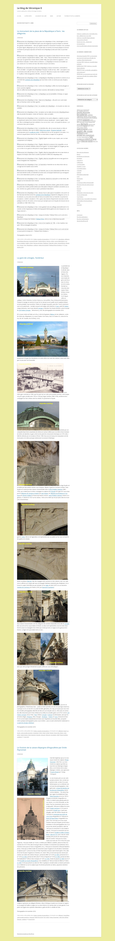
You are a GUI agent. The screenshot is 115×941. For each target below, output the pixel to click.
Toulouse (50, 715)
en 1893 (57, 855)
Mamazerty (80, 178)
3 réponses (20, 754)
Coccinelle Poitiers (81, 168)
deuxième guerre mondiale (89, 121)
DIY (78, 122)
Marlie (78, 180)
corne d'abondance (60, 241)
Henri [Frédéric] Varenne (55, 489)
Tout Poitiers (80, 197)
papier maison (80, 127)
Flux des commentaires (83, 219)
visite (90, 141)
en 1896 (57, 857)
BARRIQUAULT (80, 66)
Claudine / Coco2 (81, 166)
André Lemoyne (55, 808)
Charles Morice (42, 241)
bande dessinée (83, 112)
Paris (25, 245)
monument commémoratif (83, 125)
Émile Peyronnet (54, 796)
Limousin (43, 735)
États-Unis (95, 141)
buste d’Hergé (55, 772)
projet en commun (85, 135)
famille (86, 122)
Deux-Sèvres (79, 121)
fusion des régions (59, 733)
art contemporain (85, 109)
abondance (61, 239)
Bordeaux (44, 717)
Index (51, 16)
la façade (52, 491)
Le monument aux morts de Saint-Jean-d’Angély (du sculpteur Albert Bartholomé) (87, 58)
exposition (82, 122)
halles (47, 585)
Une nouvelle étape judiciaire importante (87, 46)
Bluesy (78, 154)
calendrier (80, 117)
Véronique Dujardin (82, 56)
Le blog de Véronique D (29, 8)
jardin (79, 124)
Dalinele (79, 172)
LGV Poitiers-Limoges (25, 310)
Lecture (59, 16)
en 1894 (24, 857)
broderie (82, 114)
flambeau (45, 243)
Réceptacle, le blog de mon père (85, 192)
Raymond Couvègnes (48, 587)
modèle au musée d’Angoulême (29, 861)
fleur (94, 122)
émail (44, 733)
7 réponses (20, 262)
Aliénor (52, 314)
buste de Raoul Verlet (52, 818)
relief (58, 735)
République (30, 245)
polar (86, 133)
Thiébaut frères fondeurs (55, 245)
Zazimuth (79, 205)
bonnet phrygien (33, 241)
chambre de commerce (23, 587)
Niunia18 (79, 188)
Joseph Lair (57, 810)
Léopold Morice (61, 243)
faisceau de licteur (38, 243)
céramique (36, 733)
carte (85, 116)
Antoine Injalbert (26, 495)
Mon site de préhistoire (83, 152)
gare (65, 733)
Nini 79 (78, 186)
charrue (48, 241)
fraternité (51, 243)
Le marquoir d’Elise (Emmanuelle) (85, 182)
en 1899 (19, 863)
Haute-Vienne (24, 735)
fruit (45, 917)
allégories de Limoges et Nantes (30, 493)
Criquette (79, 170)
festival (90, 122)
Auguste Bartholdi (56, 130)
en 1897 (47, 859)
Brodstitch (79, 158)
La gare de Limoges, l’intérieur (25, 723)
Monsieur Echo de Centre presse (85, 184)
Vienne (84, 141)
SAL (91, 137)
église (78, 142)
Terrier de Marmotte (82, 195)
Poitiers (66, 306)
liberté (67, 243)
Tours (57, 306)
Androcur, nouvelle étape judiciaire (86, 38)
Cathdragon (80, 162)
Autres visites (28, 16)
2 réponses (20, 37)
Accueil (19, 16)
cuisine (91, 119)
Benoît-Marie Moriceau (23, 241)
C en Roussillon (81, 164)
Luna (78, 176)
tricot (79, 141)
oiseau (92, 125)
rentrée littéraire (85, 137)
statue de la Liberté (45, 130)
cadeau (90, 115)
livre (18, 245)
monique (79, 62)
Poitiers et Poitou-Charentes (72, 16)
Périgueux (29, 717)
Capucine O (80, 160)
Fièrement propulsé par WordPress (25, 934)
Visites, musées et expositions (41, 239)
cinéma (79, 119)
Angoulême (66, 915)
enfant (31, 243)
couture (86, 119)
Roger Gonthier (64, 735)
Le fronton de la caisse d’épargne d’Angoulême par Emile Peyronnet (42, 748)
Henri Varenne (32, 735)
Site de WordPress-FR (82, 221)
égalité (27, 243)
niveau (21, 245)
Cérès (23, 537)
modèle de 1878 (34, 132)
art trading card (81, 111)
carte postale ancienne (27, 733)
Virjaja (78, 203)
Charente (31, 917)
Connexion (79, 215)
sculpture (35, 245)
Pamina (79, 190)
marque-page (91, 124)
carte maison (91, 117)
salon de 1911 (54, 834)
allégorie (67, 239)
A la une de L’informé (82, 40)
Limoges (40, 308)
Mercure (29, 581)
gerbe (55, 243)
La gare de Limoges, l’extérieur (30, 258)
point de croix (85, 131)
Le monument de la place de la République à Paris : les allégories (41, 32)
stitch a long (90, 139)
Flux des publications (82, 217)
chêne (52, 241)
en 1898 (62, 859)
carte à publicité (93, 118)
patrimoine (82, 128)
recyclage (79, 137)
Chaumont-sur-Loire (40, 16)
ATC (87, 111)
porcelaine (53, 735)
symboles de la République (32, 80)
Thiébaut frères (40, 219)
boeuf (65, 731)
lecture (84, 123)
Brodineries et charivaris (83, 156)
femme (51, 733)
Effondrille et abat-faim (83, 174)
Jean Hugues (44, 493)
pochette (90, 129)
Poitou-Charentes (54, 917)
